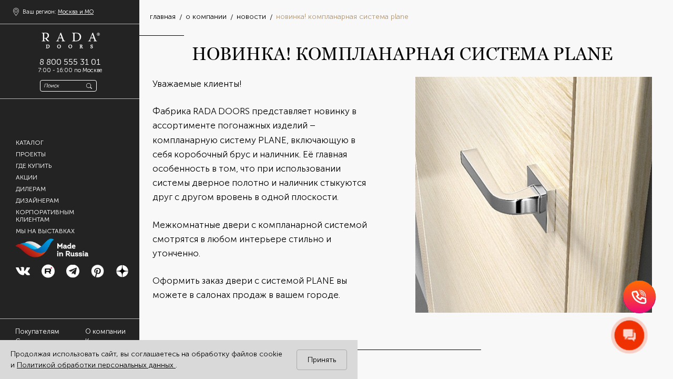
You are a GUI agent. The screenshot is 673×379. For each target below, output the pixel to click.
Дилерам (31, 188)
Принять (322, 359)
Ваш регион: (58, 11)
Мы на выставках (45, 230)
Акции (26, 177)
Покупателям (37, 331)
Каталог (30, 142)
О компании (105, 331)
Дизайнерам (37, 200)
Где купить (34, 165)
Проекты (31, 153)
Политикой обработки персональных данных (96, 365)
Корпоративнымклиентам (45, 215)
